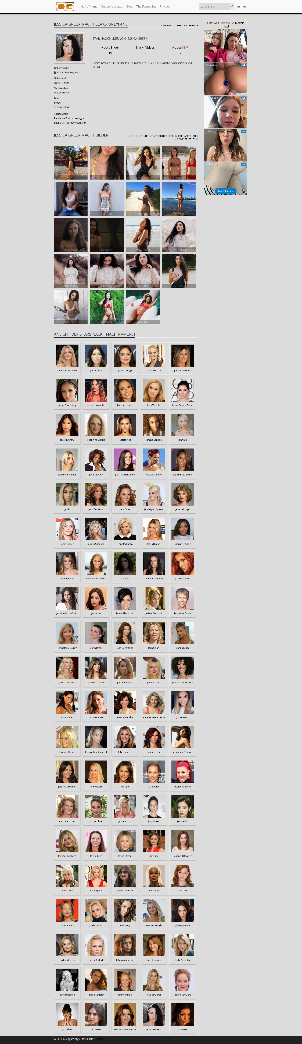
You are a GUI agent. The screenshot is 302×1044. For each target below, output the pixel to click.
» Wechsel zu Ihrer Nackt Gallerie (179, 25)
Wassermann (61, 92)
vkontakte (81, 122)
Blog (129, 6)
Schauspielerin (62, 107)
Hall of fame (89, 6)
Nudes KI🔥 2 (180, 50)
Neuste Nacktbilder (156, 136)
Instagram (80, 118)
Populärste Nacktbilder (182, 136)
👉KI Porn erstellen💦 (186, 139)
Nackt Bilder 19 (110, 50)
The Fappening (146, 6)
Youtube (69, 122)
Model (57, 102)
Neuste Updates (112, 6)
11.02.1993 (63, 72)
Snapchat (59, 122)
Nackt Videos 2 (145, 50)
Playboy (165, 6)
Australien (63, 82)
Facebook (59, 118)
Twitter (69, 118)
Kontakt (100, 1039)
